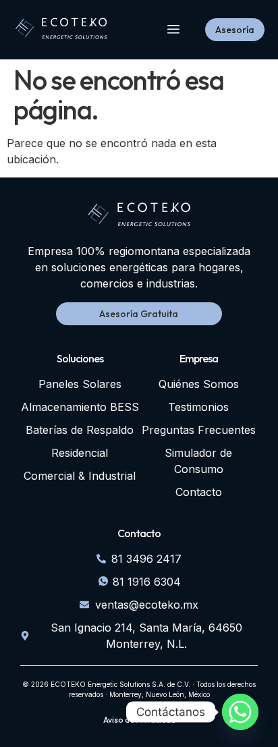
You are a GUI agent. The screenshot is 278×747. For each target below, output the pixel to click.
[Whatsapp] (240, 712)
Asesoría (234, 30)
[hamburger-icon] (174, 30)
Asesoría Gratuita (138, 314)
